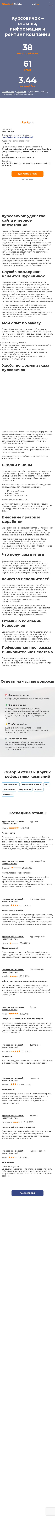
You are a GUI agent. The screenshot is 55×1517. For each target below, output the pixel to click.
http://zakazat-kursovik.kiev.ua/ (17, 137)
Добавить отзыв (27, 174)
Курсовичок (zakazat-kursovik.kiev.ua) (13, 822)
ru (38, 4)
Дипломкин (9, 789)
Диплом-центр (10, 784)
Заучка (38, 789)
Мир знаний (25, 789)
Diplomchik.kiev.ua (31, 784)
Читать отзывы (27, 179)
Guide (12, 4)
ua (33, 4)
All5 (46, 784)
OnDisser (7, 795)
